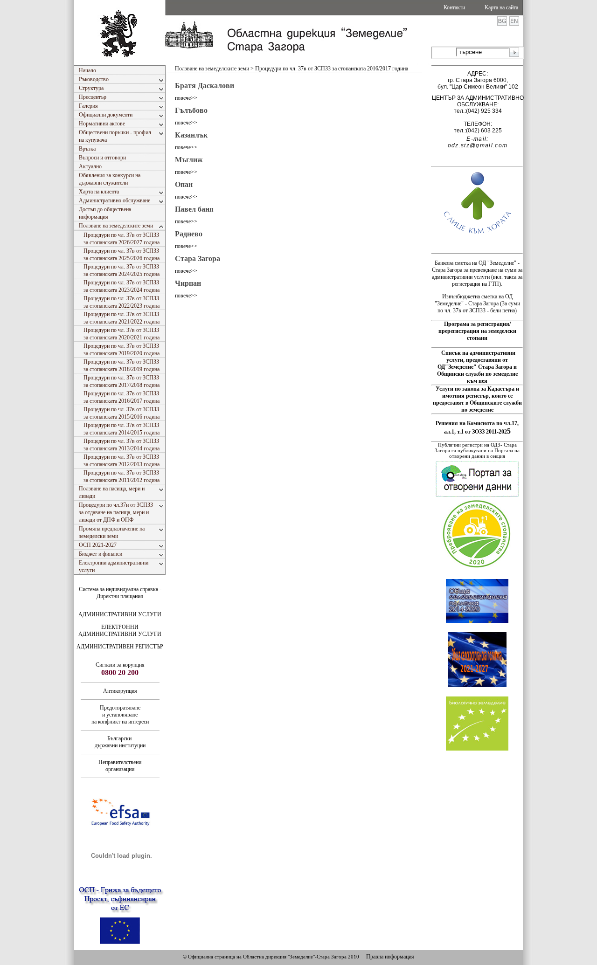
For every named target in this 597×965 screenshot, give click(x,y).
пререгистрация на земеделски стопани (477, 334)
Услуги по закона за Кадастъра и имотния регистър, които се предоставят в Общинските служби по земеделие (477, 399)
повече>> (186, 98)
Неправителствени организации (119, 765)
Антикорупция (120, 691)
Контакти (454, 7)
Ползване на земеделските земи (212, 68)
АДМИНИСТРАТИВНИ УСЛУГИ (119, 614)
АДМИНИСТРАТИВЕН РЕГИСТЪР (119, 646)
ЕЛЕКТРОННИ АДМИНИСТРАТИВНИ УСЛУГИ (119, 630)
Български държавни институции (120, 742)
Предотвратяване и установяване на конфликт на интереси (120, 714)
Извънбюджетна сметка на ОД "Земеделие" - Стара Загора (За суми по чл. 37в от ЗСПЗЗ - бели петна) (477, 303)
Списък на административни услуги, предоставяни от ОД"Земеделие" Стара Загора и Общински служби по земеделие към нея (477, 367)
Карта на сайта (501, 7)
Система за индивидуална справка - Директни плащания (120, 593)
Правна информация (390, 956)
